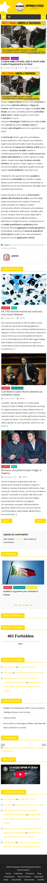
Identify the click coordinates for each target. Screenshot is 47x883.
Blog (39, 873)
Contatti (40, 879)
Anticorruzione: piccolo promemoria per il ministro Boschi (8, 521)
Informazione (17, 388)
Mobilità (15, 58)
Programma (9, 876)
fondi (28, 245)
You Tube (8, 759)
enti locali (21, 245)
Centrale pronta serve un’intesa (29, 672)
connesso (18, 539)
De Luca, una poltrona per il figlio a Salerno (21, 472)
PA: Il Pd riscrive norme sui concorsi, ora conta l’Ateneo (22, 313)
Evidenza (5, 58)
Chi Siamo (30, 873)
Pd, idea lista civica (27, 667)
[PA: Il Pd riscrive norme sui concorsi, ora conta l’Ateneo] (23, 289)
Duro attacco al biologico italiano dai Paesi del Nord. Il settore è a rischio (25, 725)
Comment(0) (33, 68)
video (6, 879)
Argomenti (38, 876)
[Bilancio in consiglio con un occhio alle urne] (23, 572)
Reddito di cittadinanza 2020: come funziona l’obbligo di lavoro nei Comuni (24, 710)
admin (21, 68)
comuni (13, 245)
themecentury (23, 870)
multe (33, 245)
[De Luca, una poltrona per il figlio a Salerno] (23, 447)
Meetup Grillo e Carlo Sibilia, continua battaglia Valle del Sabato (23, 686)
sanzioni (40, 245)
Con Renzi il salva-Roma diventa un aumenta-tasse (22, 393)
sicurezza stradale (9, 248)
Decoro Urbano (24, 876)
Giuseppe (8, 672)
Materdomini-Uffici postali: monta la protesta (41, 521)
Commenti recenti (13, 792)
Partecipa (18, 873)
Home (8, 873)
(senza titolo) (10, 718)
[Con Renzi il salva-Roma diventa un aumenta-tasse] (23, 369)
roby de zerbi (9, 667)
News (14, 308)
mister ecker (9, 842)
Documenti (16, 879)
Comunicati (29, 879)
